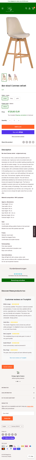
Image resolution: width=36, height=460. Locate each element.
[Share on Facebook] (23, 142)
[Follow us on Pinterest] (12, 434)
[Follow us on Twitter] (6, 434)
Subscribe (7, 418)
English (4, 426)
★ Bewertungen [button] (34, 231)
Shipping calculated (20, 115)
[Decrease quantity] (10, 120)
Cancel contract (7, 366)
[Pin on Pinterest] (27, 142)
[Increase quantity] (18, 120)
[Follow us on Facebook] (3, 434)
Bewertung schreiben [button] (18, 280)
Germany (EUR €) (15, 426)
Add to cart (18, 127)
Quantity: (4, 120)
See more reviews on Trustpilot (18, 357)
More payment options (18, 136)
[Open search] (26, 8)
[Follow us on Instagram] (9, 434)
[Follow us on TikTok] (15, 434)
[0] (33, 8)
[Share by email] (33, 142)
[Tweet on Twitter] (30, 142)
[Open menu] (2, 8)
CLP (3, 89)
